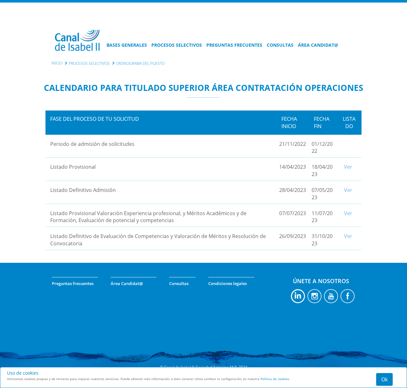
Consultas (280, 45)
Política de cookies (274, 379)
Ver (348, 166)
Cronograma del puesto (140, 63)
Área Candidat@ (127, 283)
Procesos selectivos (176, 45)
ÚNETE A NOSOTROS (321, 281)
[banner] (77, 46)
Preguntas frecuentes (234, 45)
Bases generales (127, 45)
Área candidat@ (318, 45)
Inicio (57, 63)
